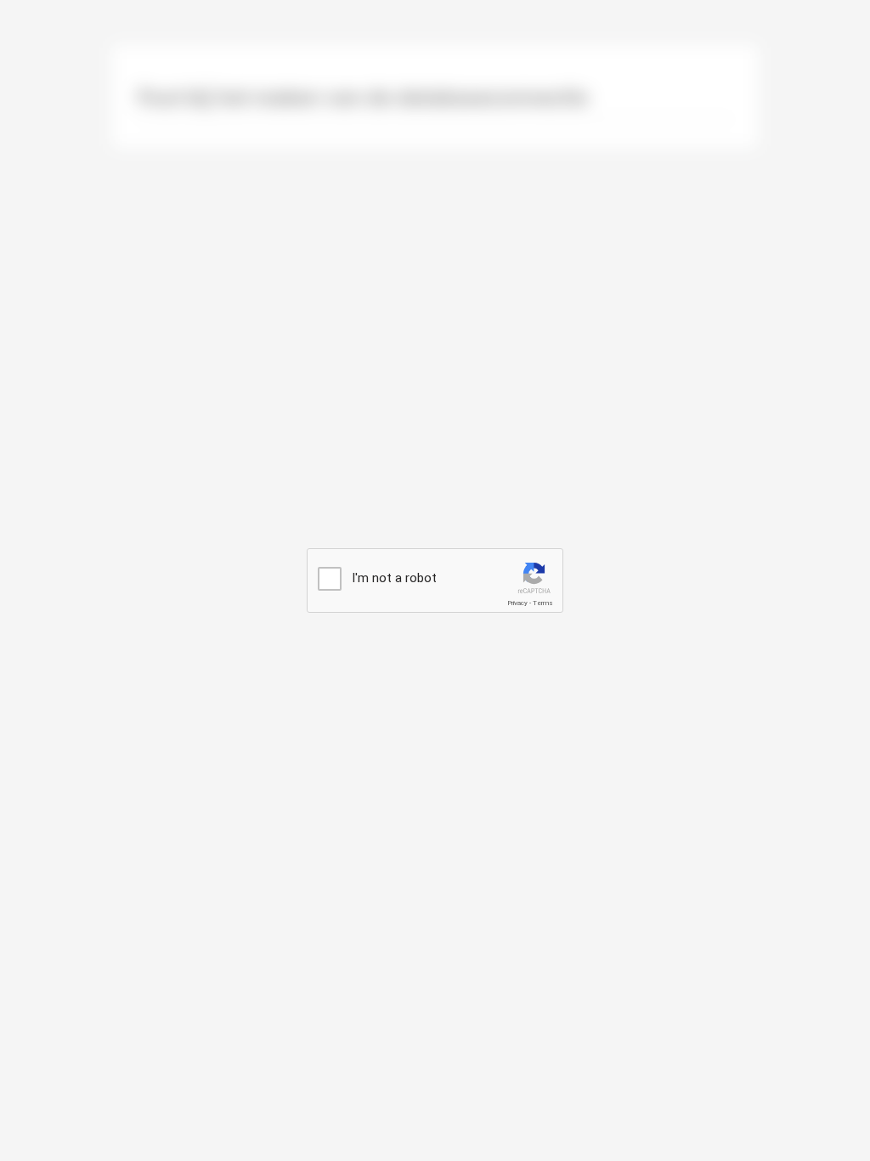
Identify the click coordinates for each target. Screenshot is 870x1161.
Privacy (517, 603)
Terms (543, 603)
